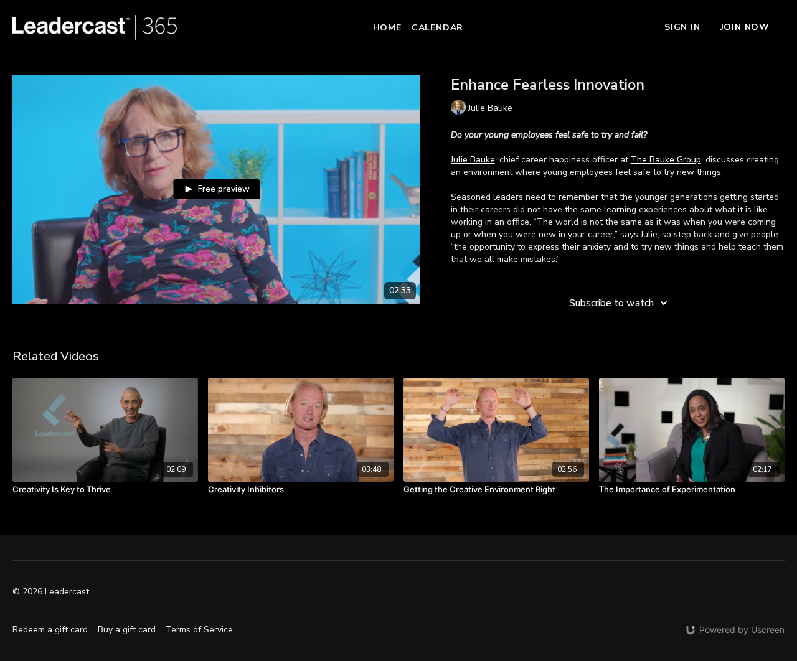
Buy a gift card (127, 629)
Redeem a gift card (50, 629)
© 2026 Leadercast (50, 592)
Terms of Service (199, 629)
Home (387, 28)
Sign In (682, 27)
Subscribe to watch (611, 303)
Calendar (437, 28)
